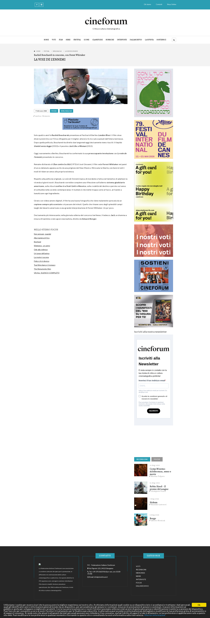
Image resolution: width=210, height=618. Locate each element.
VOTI (54, 40)
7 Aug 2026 (154, 499)
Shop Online (171, 4)
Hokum (154, 502)
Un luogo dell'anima (41, 253)
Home (38, 51)
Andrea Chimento (42, 116)
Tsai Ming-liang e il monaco (44, 265)
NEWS (138, 576)
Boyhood (37, 242)
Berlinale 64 (57, 51)
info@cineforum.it (101, 577)
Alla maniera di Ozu (41, 238)
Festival (46, 51)
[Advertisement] (152, 440)
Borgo (153, 518)
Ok (199, 604)
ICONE (86, 40)
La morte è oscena (41, 257)
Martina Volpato (158, 476)
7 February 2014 (41, 111)
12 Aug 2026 (155, 483)
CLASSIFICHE (97, 40)
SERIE (68, 40)
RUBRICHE (110, 40)
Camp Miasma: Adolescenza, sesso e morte (160, 472)
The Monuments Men (42, 269)
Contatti (159, 4)
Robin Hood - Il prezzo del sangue (159, 487)
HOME (46, 40)
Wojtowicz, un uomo (42, 246)
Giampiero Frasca (158, 491)
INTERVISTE (122, 40)
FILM (61, 40)
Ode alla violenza (41, 250)
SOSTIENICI (161, 40)
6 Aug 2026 (154, 515)
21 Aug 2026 (155, 465)
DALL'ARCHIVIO (136, 40)
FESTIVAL (77, 40)
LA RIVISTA (149, 40)
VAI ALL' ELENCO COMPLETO (46, 273)
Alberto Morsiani (158, 520)
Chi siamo (147, 4)
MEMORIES (140, 573)
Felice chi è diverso (41, 261)
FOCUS (54, 111)
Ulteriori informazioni (154, 615)
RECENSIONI (142, 459)
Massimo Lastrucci (159, 504)
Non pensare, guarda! (42, 234)
